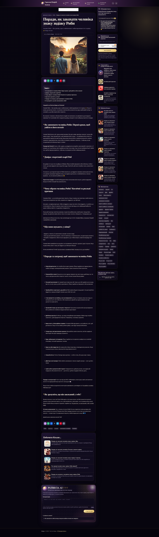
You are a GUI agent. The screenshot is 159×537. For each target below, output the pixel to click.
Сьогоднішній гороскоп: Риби (106, 18)
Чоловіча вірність (109, 255)
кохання (56, 428)
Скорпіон (101, 246)
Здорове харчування (103, 212)
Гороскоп (50, 428)
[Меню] (116, 3)
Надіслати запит (89, 511)
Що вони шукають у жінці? (52, 96)
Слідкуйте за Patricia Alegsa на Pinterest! (53, 105)
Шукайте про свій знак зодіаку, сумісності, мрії (107, 277)
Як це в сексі (102, 260)
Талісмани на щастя (103, 249)
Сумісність (113, 246)
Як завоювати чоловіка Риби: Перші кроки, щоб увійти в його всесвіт (63, 91)
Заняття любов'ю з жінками (105, 203)
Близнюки (101, 189)
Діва (106, 192)
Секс (109, 243)
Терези (100, 252)
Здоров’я (101, 209)
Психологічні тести (103, 240)
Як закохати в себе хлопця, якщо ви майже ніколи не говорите (61, 518)
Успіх (114, 252)
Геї (111, 189)
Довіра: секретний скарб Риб (53, 93)
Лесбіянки (101, 223)
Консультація (46, 497)
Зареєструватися (107, 50)
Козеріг (100, 218)
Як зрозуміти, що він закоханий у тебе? (55, 100)
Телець (111, 249)
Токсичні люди (107, 252)
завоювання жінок (103, 198)
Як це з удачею (102, 263)
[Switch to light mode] (113, 3)
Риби (54, 15)
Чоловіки (74, 428)
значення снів (110, 215)
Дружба (111, 192)
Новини (108, 226)
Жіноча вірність (107, 195)
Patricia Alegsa (50, 34)
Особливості (112, 229)
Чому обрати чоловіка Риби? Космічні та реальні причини (61, 94)
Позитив (111, 232)
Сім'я (113, 243)
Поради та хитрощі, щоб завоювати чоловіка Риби (59, 98)
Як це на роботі (102, 266)
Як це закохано (111, 263)
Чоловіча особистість (104, 258)
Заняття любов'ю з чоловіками (106, 206)
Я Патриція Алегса (106, 9)
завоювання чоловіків (65, 428)
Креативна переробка (104, 220)
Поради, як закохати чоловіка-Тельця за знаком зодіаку (66, 449)
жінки (100, 195)
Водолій (107, 189)
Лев (112, 220)
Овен (113, 226)
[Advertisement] (68, 9)
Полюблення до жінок (104, 235)
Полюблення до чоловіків (105, 238)
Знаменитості (102, 215)
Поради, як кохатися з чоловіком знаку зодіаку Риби (65, 474)
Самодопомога (102, 243)
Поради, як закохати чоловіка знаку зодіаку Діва (64, 441)
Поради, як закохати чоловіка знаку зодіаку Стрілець (65, 458)
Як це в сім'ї (109, 260)
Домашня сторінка (47, 15)
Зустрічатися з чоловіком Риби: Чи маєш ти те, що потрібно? (73, 249)
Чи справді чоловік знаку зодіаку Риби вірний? (64, 466)
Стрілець (107, 246)
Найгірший (108, 223)
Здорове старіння (109, 209)
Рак (110, 240)
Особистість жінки (103, 229)
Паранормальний (103, 232)
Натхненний (102, 226)
